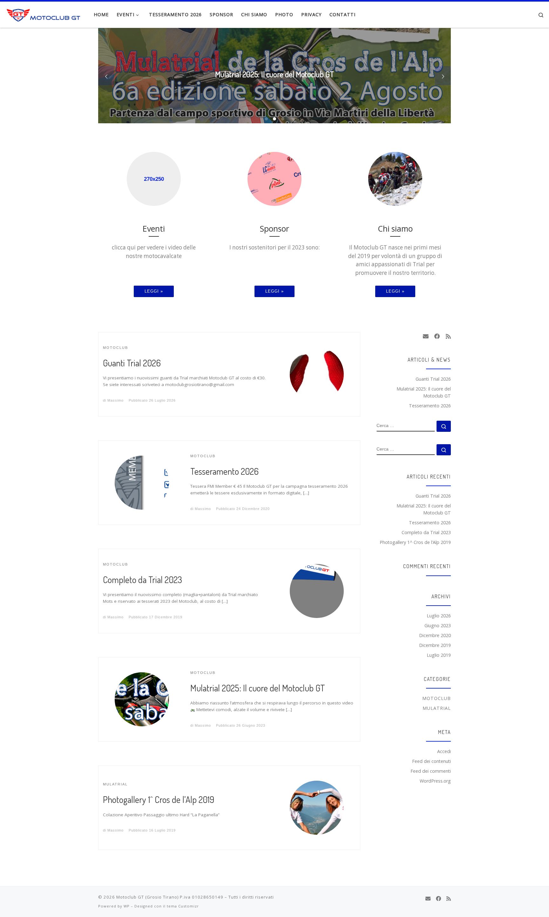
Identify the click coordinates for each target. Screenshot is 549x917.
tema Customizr (183, 906)
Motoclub (436, 698)
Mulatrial (437, 708)
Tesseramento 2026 (224, 471)
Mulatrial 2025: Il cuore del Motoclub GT (257, 688)
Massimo (115, 400)
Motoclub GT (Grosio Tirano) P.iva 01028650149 (169, 897)
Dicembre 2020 (435, 635)
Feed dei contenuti (431, 761)
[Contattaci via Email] (426, 336)
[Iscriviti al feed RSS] (448, 336)
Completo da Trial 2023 (142, 579)
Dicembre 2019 (435, 645)
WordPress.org (435, 781)
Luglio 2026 (439, 616)
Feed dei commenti (430, 771)
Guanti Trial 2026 (132, 363)
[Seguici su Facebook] (437, 336)
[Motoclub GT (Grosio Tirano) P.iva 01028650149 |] (44, 13)
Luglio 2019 (439, 655)
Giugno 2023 (437, 625)
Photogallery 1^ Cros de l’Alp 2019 (158, 799)
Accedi (444, 751)
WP (127, 906)
